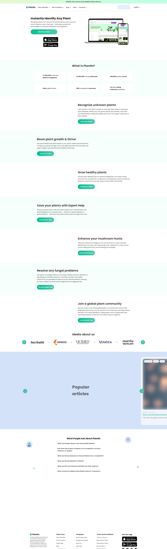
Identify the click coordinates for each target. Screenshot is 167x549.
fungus (156, 361)
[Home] (30, 7)
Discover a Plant (86, 122)
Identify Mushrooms (86, 253)
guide (162, 361)
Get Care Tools (45, 154)
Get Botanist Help (45, 220)
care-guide (148, 361)
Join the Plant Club (86, 320)
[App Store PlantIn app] (50, 39)
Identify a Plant (44, 32)
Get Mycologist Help (45, 287)
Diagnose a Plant (86, 187)
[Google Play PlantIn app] (50, 45)
